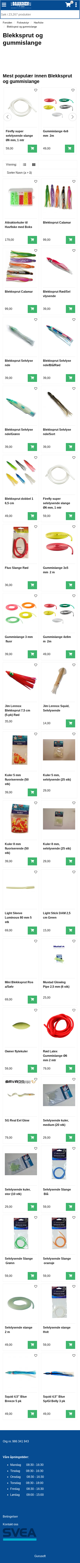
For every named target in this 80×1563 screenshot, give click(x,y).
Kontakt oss (10, 1524)
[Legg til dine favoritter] (36, 90)
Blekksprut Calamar (57, 222)
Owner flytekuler (16, 1051)
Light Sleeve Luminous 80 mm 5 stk (18, 918)
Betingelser (10, 1516)
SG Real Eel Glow (17, 1120)
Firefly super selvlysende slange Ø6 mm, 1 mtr (19, 136)
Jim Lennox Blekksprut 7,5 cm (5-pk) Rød (17, 710)
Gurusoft (40, 1556)
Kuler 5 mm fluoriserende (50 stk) (17, 780)
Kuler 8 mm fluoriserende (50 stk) (17, 848)
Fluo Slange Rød (16, 567)
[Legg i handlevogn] (32, 149)
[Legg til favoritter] (36, 181)
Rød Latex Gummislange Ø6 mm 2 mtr (55, 1056)
